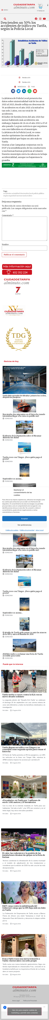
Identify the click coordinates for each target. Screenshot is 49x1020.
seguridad (12, 196)
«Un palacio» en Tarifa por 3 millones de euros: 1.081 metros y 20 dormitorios (21, 801)
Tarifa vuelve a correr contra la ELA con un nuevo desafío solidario (22, 695)
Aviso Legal (39, 530)
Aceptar (24, 518)
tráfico (29, 196)
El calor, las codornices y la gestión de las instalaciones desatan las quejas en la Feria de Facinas (23, 855)
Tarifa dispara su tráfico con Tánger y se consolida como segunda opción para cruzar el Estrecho (24, 749)
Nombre (5, 244)
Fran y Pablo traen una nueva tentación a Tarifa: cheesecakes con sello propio (21, 960)
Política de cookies (12, 530)
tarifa (25, 196)
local (31, 193)
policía (35, 193)
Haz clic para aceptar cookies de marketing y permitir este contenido (24, 1011)
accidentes (7, 193)
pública (41, 193)
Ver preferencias (24, 525)
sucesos (19, 196)
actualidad (16, 193)
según (5, 196)
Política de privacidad (27, 530)
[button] (5, 19)
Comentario (8, 215)
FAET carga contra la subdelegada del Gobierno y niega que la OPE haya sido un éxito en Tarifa (24, 908)
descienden (24, 193)
